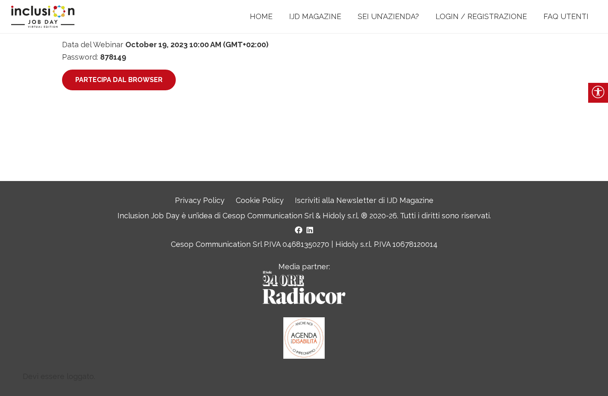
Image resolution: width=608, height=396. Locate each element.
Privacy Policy (200, 200)
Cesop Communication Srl (268, 215)
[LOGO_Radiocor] (303, 287)
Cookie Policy (260, 200)
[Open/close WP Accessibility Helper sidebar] (598, 93)
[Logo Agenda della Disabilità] (304, 338)
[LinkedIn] (309, 230)
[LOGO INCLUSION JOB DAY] (42, 16)
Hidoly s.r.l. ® (346, 215)
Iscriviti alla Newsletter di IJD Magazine (364, 200)
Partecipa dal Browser (119, 80)
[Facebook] (298, 230)
